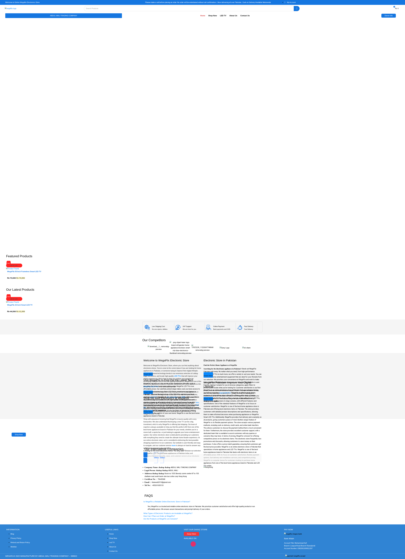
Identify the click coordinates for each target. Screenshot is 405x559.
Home (202, 16)
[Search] (297, 8)
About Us (233, 16)
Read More (148, 374)
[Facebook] (186, 544)
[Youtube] (200, 544)
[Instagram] (193, 544)
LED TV (223, 16)
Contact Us (245, 16)
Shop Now (212, 16)
